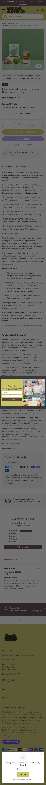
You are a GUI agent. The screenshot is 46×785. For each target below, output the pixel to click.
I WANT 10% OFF (12, 399)
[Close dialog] (43, 380)
